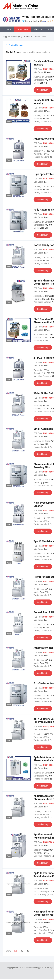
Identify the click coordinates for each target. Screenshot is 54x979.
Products (24, 29)
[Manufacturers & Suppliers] (21, 5)
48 (28, 950)
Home (8, 29)
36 (22, 950)
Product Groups (15, 45)
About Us (38, 29)
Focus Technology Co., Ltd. (36, 967)
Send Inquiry (42, 89)
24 (15, 951)
